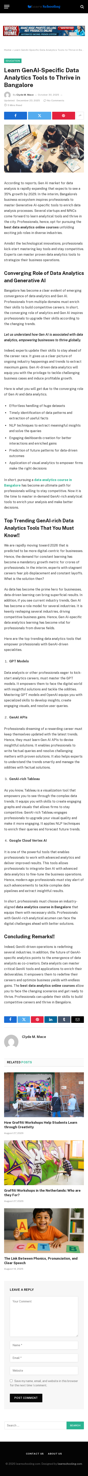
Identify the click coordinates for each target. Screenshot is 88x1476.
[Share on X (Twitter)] (39, 116)
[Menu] (6, 6)
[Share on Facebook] (15, 116)
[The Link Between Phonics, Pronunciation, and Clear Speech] (44, 1230)
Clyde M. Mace (25, 94)
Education (13, 61)
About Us (55, 1453)
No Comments (55, 100)
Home (7, 50)
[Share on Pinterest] (63, 116)
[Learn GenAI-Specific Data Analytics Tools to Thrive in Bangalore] (44, 171)
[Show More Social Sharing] (80, 116)
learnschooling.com (70, 1463)
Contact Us (35, 1453)
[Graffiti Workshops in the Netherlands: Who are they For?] (44, 1162)
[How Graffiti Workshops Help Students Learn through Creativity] (44, 1094)
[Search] (82, 6)
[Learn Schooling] (44, 6)
